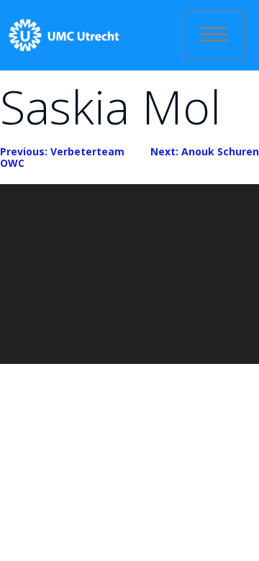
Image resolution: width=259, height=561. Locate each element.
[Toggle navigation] (214, 35)
